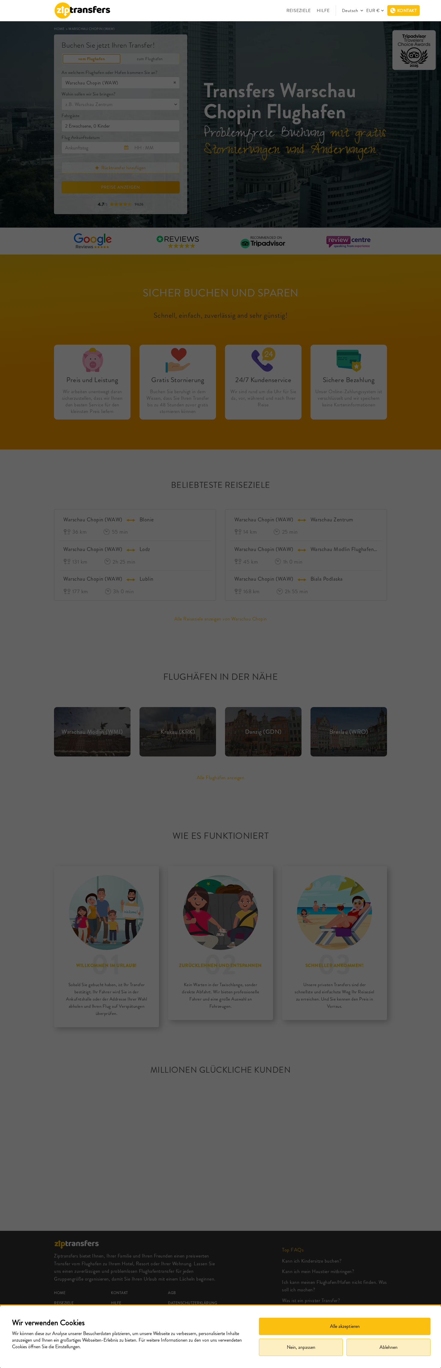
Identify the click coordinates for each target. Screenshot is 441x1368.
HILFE (323, 10)
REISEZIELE (298, 10)
